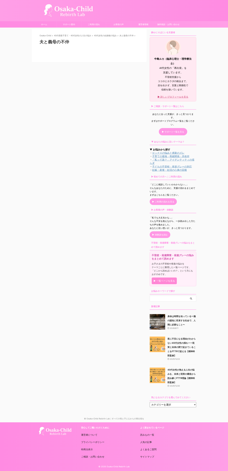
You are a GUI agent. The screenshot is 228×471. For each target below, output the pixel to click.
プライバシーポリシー (92, 442)
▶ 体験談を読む (160, 234)
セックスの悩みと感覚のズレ (168, 152)
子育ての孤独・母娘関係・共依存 (170, 156)
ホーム (44, 24)
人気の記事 (146, 442)
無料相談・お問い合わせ (168, 24)
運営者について (89, 434)
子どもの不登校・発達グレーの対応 (172, 166)
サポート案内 (69, 24)
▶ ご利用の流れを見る (163, 201)
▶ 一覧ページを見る (164, 280)
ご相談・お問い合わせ (92, 456)
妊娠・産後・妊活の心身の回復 (169, 169)
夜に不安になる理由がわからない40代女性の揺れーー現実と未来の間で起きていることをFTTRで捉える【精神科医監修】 (182, 347)
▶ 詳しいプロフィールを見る (173, 96)
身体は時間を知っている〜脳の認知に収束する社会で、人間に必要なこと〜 (182, 320)
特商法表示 (87, 449)
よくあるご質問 (148, 449)
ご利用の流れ (94, 24)
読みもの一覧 (147, 434)
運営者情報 (143, 24)
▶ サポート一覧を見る (173, 131)
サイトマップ (147, 456)
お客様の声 (119, 24)
